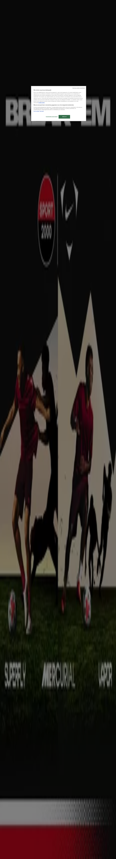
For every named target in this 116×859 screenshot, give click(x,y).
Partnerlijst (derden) (39, 111)
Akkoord (64, 116)
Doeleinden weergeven (52, 116)
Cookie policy (41, 102)
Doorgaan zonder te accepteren (78, 88)
